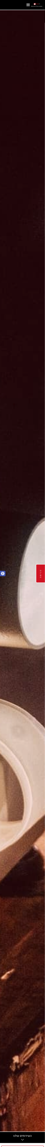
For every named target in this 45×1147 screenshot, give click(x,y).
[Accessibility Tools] (3, 573)
